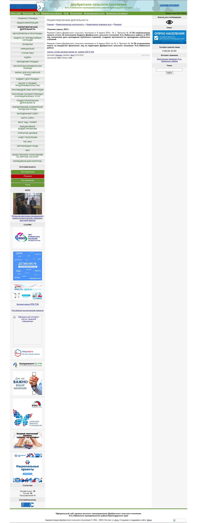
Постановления (27, 172)
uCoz (116, 520)
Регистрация (28, 13)
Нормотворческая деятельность (70, 24)
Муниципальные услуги (94, 13)
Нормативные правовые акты (99, 24)
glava (72, 55)
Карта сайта (16, 13)
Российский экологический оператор (28, 310)
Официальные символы (51, 13)
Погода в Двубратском (169, 6)
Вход (37, 13)
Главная (50, 24)
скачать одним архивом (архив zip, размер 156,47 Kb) (70, 52)
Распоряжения (27, 180)
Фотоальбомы (76, 13)
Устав (66, 13)
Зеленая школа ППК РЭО (27, 304)
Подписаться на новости (116, 13)
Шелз (149, 520)
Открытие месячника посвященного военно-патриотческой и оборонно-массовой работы (27, 218)
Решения (28, 176)
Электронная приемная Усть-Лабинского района (169, 60)
